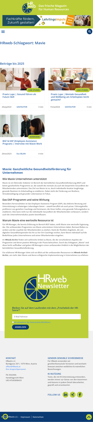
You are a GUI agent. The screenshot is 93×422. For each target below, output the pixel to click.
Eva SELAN (21, 153)
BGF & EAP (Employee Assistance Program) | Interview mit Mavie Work (22, 142)
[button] (5, 416)
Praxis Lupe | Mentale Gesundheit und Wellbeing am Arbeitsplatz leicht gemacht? (70, 97)
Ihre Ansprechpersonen (16, 369)
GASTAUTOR (22, 107)
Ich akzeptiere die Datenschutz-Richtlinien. (32, 322)
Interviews (35, 137)
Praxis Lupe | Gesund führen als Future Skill (19, 95)
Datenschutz (38, 417)
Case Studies (34, 90)
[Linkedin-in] (65, 395)
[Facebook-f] (80, 395)
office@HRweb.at (13, 366)
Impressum (25, 417)
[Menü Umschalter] (3, 32)
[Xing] (73, 395)
